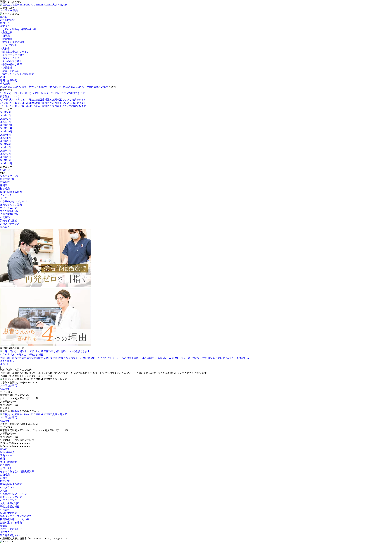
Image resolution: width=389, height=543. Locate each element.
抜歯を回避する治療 (11, 191)
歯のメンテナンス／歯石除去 (16, 516)
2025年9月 (5, 134)
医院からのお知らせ (11, 529)
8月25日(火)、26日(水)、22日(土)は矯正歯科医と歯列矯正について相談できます (43, 99)
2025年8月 (5, 138)
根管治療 (5, 188)
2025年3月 (5, 154)
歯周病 (3, 185)
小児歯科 (5, 217)
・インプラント (8, 45)
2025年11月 (6, 128)
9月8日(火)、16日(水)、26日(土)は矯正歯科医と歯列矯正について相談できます (42, 93)
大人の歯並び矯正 (9, 211)
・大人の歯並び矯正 (11, 61)
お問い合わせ (7, 468)
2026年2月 (5, 118)
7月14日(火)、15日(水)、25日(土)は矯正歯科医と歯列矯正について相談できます (43, 102)
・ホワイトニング (9, 58)
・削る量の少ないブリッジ (14, 51)
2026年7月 (5, 115)
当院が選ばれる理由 (11, 522)
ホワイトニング (8, 207)
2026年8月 (5, 112)
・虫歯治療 (6, 32)
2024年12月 (6, 163)
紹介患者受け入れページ (13, 535)
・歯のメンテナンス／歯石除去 (17, 74)
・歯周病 (5, 35)
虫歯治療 (5, 182)
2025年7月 (5, 141)
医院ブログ (6, 532)
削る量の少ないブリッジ (13, 201)
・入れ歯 (5, 48)
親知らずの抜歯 (8, 220)
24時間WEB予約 (9, 10)
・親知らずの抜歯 (9, 71)
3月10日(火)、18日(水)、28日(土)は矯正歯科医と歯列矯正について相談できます (43, 106)
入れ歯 (3, 198)
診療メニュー (7, 26)
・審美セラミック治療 (12, 55)
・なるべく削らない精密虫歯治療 (18, 29)
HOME (3, 17)
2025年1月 (5, 160)
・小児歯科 (6, 67)
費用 (2, 77)
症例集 (3, 525)
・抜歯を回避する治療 (12, 42)
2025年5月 (5, 147)
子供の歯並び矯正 (9, 214)
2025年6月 (5, 144)
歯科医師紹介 (7, 19)
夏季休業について (9, 96)
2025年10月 (6, 131)
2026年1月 (5, 122)
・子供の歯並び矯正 (11, 64)
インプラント (7, 195)
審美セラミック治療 (11, 204)
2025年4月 (5, 150)
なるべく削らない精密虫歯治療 (17, 471)
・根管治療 (6, 39)
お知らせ (5, 170)
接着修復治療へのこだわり (14, 519)
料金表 (15, 411)
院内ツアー (6, 23)
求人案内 (5, 83)
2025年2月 (5, 157)
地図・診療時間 (8, 80)
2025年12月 (6, 125)
